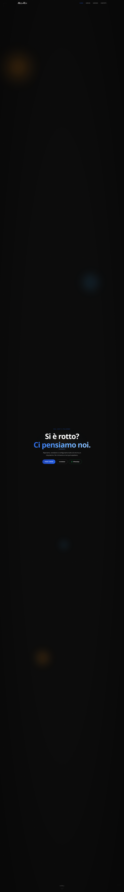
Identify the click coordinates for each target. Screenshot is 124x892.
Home (81, 3)
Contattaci (62, 461)
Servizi (88, 3)
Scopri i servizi (49, 461)
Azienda (95, 3)
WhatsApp (76, 461)
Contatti (103, 3)
